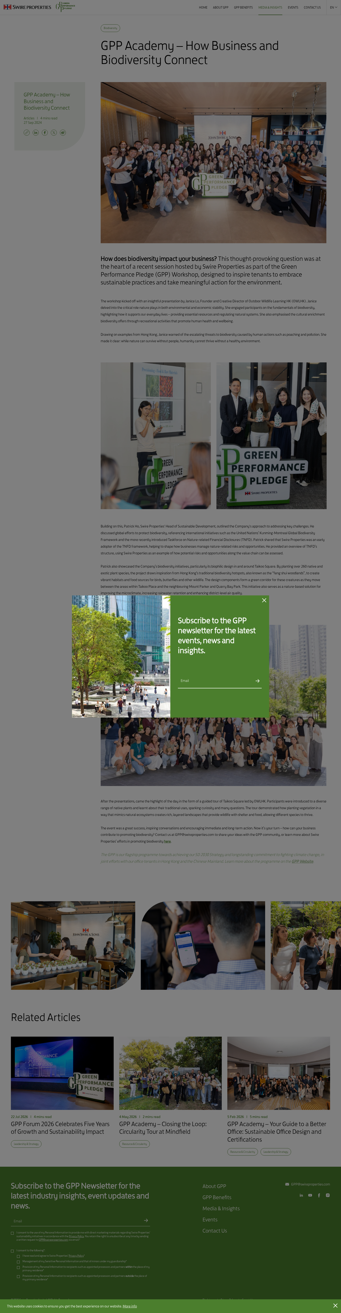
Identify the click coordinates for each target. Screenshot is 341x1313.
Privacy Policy (227, 701)
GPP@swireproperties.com (201, 708)
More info (130, 1306)
